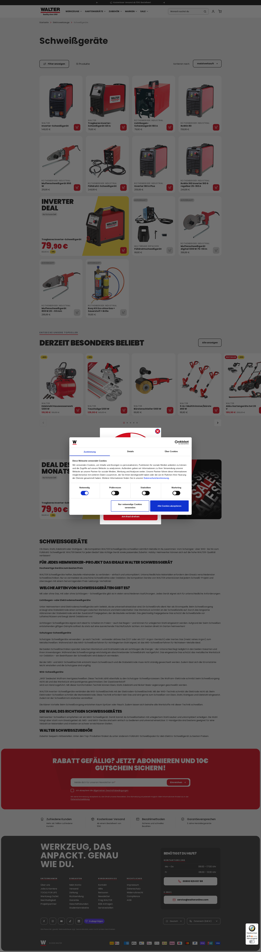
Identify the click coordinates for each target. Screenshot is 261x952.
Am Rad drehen (130, 516)
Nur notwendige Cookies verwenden (130, 506)
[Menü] (256, 925)
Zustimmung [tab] (90, 452)
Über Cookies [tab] (171, 451)
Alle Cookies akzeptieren (169, 506)
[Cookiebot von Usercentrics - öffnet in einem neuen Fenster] (177, 442)
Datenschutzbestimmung (156, 478)
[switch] (115, 493)
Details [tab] (130, 451)
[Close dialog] (157, 431)
